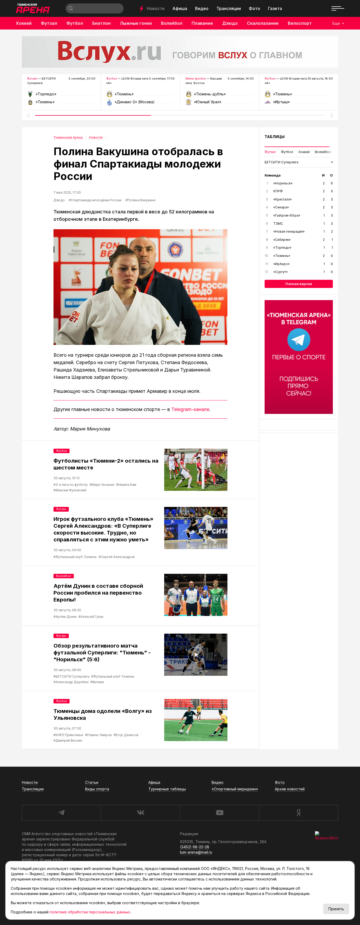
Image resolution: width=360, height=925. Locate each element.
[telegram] (61, 813)
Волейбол (171, 23)
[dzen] (298, 813)
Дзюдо (230, 23)
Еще (336, 23)
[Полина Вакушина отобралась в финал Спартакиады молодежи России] (140, 287)
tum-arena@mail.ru (196, 852)
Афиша (179, 8)
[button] (28, 115)
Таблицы (275, 136)
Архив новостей (290, 789)
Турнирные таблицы (167, 789)
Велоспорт (300, 23)
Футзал (49, 23)
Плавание (202, 23)
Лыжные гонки (136, 23)
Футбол (74, 23)
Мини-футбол (196, 78)
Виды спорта (97, 789)
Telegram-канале (190, 409)
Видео (201, 8)
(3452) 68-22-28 (194, 847)
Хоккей (24, 23)
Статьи (91, 782)
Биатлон (101, 23)
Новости (155, 8)
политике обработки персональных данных (90, 912)
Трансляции (228, 8)
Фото (254, 8)
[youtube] (219, 813)
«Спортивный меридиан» (235, 789)
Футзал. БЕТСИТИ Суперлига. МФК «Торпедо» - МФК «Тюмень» (61, 95)
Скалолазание (263, 23)
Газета (275, 8)
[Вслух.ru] (180, 52)
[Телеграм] (299, 357)
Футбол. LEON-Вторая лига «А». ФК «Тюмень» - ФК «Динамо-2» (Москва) (140, 95)
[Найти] (71, 8)
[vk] (140, 813)
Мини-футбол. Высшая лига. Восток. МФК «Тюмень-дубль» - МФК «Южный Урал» (220, 95)
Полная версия (298, 284)
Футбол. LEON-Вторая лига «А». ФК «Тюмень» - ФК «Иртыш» (299, 95)
